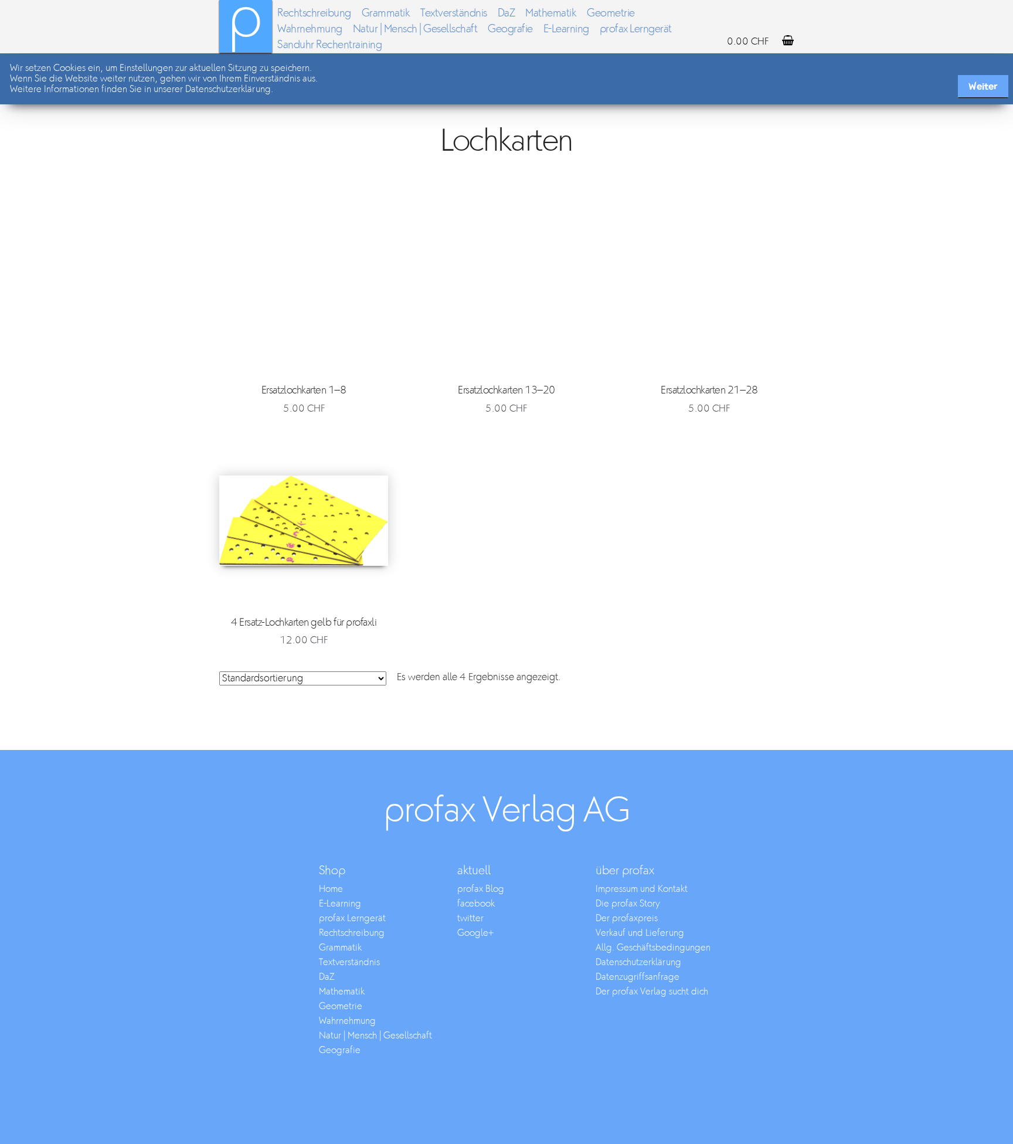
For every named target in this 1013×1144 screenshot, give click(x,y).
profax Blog (480, 889)
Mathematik (550, 13)
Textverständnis (453, 13)
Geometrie (611, 13)
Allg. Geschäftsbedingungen (653, 947)
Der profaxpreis (627, 918)
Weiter (983, 86)
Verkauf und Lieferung (640, 933)
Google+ (475, 933)
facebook (476, 903)
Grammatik (386, 13)
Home (331, 889)
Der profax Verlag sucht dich (652, 991)
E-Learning (566, 29)
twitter (470, 918)
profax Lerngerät (636, 29)
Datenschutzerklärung (638, 962)
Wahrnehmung (309, 29)
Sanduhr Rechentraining (329, 45)
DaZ (506, 13)
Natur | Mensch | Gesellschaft (415, 29)
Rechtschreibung (314, 13)
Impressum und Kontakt (642, 889)
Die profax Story (628, 903)
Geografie (510, 29)
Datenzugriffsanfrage (637, 977)
